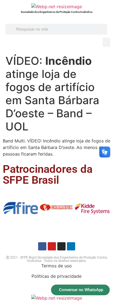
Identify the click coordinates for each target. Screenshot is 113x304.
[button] (106, 42)
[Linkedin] (71, 246)
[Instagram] (61, 246)
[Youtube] (52, 246)
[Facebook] (42, 246)
